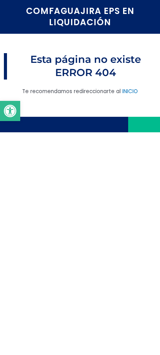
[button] (10, 111)
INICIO (130, 91)
